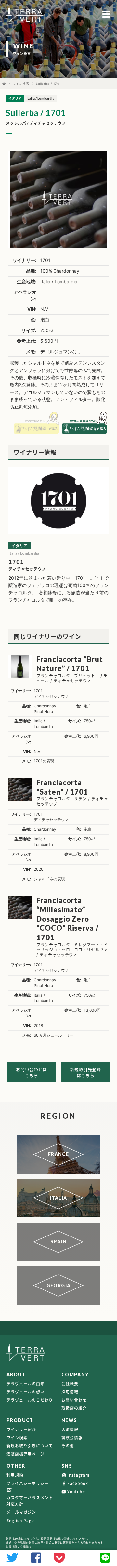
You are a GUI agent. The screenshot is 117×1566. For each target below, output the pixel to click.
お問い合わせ (74, 1400)
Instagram (78, 1475)
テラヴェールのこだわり (29, 1400)
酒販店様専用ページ (25, 1454)
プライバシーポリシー (27, 1483)
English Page (20, 1520)
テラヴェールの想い (25, 1392)
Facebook (77, 1483)
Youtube (76, 1492)
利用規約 (14, 1475)
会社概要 (69, 1384)
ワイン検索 (21, 83)
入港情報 (69, 1429)
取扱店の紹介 (74, 1408)
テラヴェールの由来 (25, 1384)
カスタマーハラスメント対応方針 (29, 1501)
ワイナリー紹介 (21, 1429)
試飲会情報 (72, 1438)
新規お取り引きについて (29, 1446)
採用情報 (69, 1392)
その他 (67, 1446)
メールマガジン (21, 1512)
